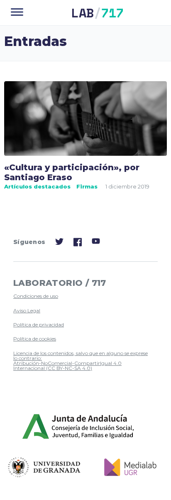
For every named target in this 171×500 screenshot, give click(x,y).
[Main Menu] (17, 12)
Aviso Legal (26, 310)
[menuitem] (82, 296)
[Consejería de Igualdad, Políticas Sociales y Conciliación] (79, 427)
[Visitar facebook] (77, 244)
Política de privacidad (38, 324)
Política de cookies (34, 339)
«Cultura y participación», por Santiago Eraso (71, 172)
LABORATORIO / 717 (59, 283)
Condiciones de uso (35, 296)
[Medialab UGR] (127, 467)
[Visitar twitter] (59, 243)
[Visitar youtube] (96, 242)
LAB (97, 12)
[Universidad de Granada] (44, 467)
